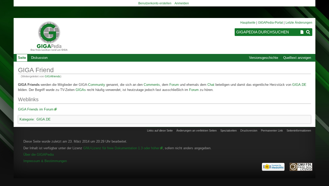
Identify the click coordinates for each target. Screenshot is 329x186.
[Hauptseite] (49, 36)
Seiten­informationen (299, 130)
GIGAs (81, 90)
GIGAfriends (52, 76)
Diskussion (39, 58)
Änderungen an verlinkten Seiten (196, 130)
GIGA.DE (299, 85)
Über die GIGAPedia (38, 154)
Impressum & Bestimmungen (45, 161)
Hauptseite (247, 22)
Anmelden (182, 3)
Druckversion (248, 130)
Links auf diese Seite (160, 130)
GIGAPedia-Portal (270, 22)
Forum (174, 85)
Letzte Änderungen (299, 22)
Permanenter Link (272, 130)
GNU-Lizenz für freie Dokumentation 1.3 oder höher (121, 148)
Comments (152, 85)
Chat (210, 85)
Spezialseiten (228, 130)
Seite (22, 58)
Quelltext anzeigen (297, 58)
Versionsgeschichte (263, 58)
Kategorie (27, 119)
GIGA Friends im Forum (35, 109)
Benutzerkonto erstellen (154, 3)
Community (96, 85)
